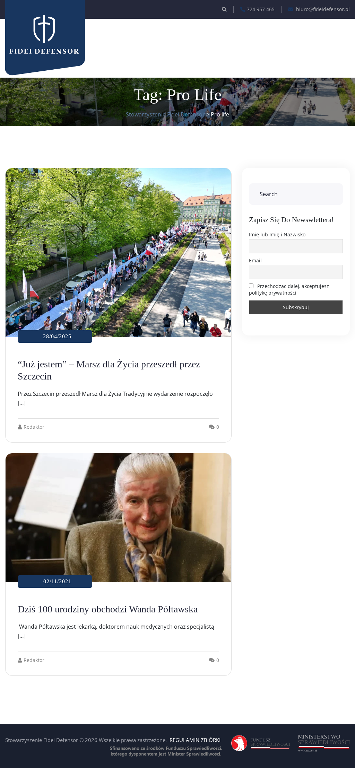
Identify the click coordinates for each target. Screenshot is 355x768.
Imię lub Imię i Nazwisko (277, 234)
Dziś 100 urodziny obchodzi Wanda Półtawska (108, 609)
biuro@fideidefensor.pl (322, 9)
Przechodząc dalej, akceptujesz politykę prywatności (289, 289)
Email (255, 260)
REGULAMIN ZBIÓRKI (195, 739)
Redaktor (34, 427)
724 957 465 (261, 9)
